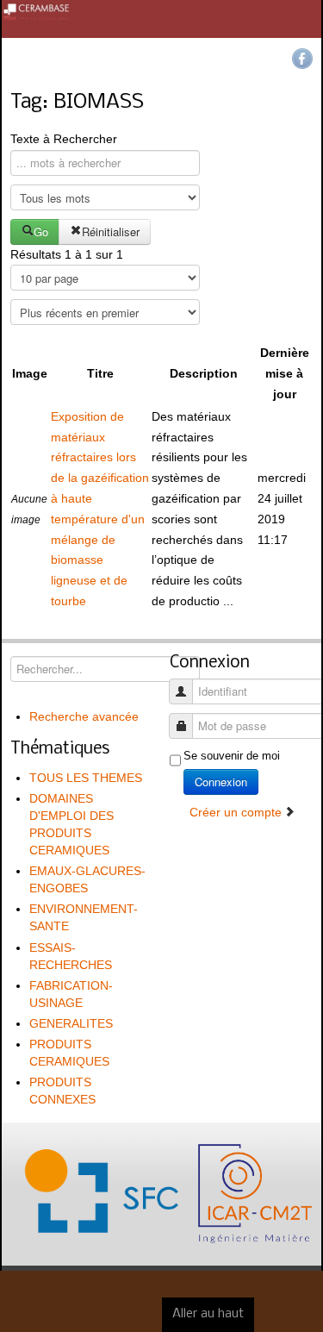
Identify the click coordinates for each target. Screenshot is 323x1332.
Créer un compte (237, 812)
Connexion (221, 781)
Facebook (302, 58)
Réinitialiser (111, 231)
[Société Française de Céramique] (161, 19)
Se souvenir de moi (231, 755)
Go (41, 231)
